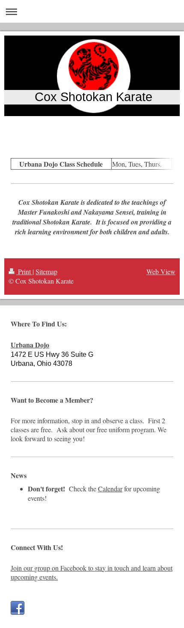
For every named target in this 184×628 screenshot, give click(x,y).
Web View (160, 271)
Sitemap (46, 271)
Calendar (110, 488)
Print (24, 271)
